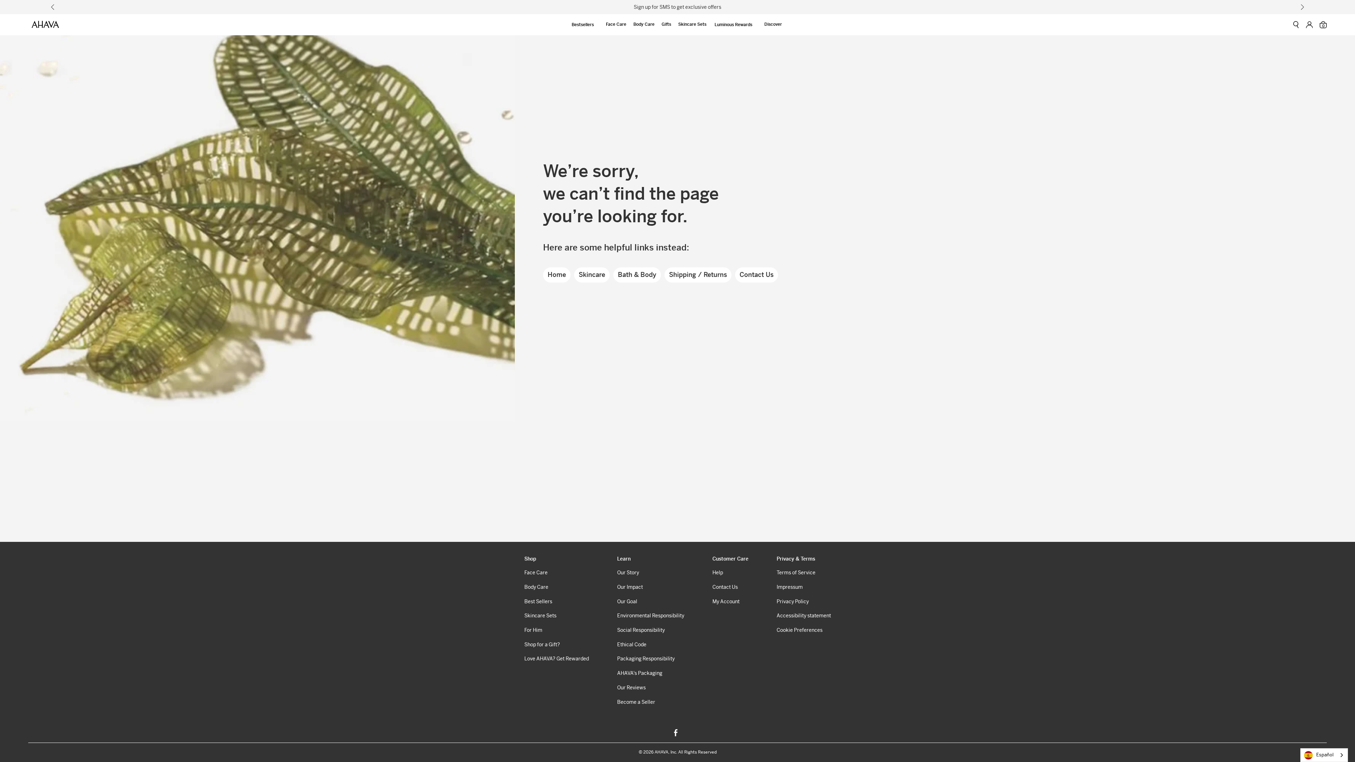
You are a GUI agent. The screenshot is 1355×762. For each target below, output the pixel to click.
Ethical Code (631, 644)
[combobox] (1324, 755)
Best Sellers (538, 601)
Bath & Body (637, 275)
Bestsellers (583, 25)
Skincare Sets (692, 24)
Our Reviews (631, 687)
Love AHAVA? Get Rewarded (556, 658)
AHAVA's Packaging (639, 673)
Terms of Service (796, 572)
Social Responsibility (641, 630)
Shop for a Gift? (542, 644)
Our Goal (627, 601)
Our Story (628, 572)
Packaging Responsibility (646, 658)
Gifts (666, 24)
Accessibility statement (804, 615)
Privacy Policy (793, 601)
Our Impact (630, 587)
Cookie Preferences (800, 630)
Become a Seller (636, 702)
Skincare (592, 275)
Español (1324, 755)
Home (557, 275)
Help (717, 572)
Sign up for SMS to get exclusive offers (677, 7)
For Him (533, 630)
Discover (773, 24)
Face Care (616, 24)
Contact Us (756, 275)
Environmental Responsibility (650, 615)
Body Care (644, 24)
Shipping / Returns (698, 275)
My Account (726, 601)
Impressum (790, 587)
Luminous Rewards (733, 25)
